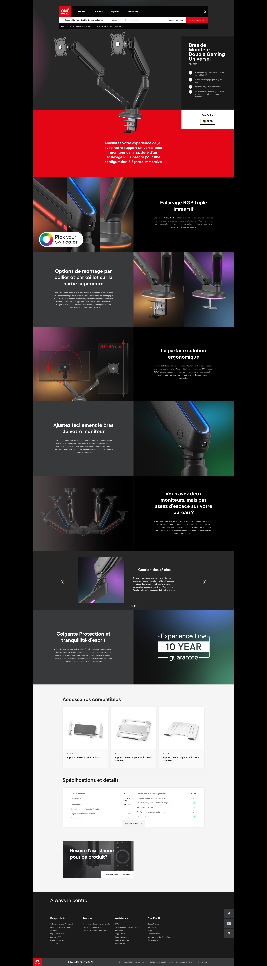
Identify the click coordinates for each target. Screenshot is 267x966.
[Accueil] (65, 11)
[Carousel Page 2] (132, 606)
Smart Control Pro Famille (61, 927)
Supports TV (55, 937)
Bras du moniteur (76, 27)
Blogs (149, 931)
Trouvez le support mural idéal (95, 931)
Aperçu (114, 20)
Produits (81, 12)
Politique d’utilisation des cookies (133, 962)
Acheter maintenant (197, 20)
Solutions (98, 12)
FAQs (117, 924)
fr (206, 12)
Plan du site (203, 962)
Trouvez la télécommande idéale (96, 924)
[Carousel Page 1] (129, 606)
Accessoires (55, 944)
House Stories (153, 924)
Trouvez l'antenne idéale (93, 927)
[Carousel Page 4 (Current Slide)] (137, 606)
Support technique (176, 20)
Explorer (115, 12)
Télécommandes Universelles (62, 924)
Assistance (132, 12)
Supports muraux (57, 934)
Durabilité (151, 927)
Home (62, 27)
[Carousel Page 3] (135, 606)
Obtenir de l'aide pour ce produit (117, 874)
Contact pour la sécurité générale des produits (161, 938)
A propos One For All (155, 934)
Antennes (54, 931)
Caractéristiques (131, 20)
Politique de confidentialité (161, 962)
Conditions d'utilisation (185, 962)
